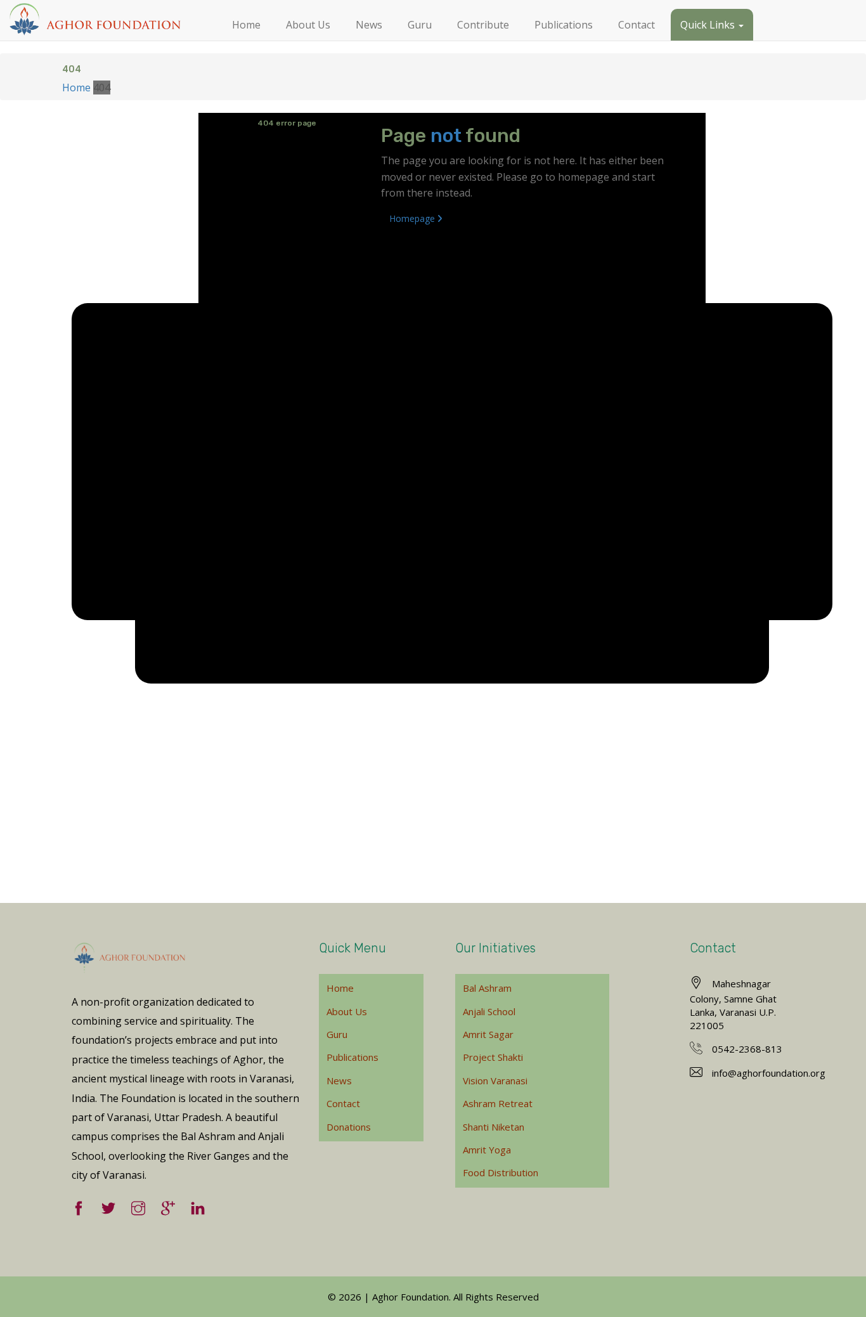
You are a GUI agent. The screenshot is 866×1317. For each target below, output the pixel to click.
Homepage (413, 218)
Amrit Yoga (487, 1149)
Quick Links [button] (708, 25)
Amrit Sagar (488, 1034)
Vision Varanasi (495, 1080)
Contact (636, 25)
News (369, 25)
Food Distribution (500, 1172)
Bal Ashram (487, 988)
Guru (420, 25)
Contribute (483, 25)
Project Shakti (493, 1057)
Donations (348, 1126)
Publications (563, 25)
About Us (308, 25)
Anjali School (489, 1011)
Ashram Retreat (498, 1103)
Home (246, 25)
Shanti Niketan (493, 1126)
